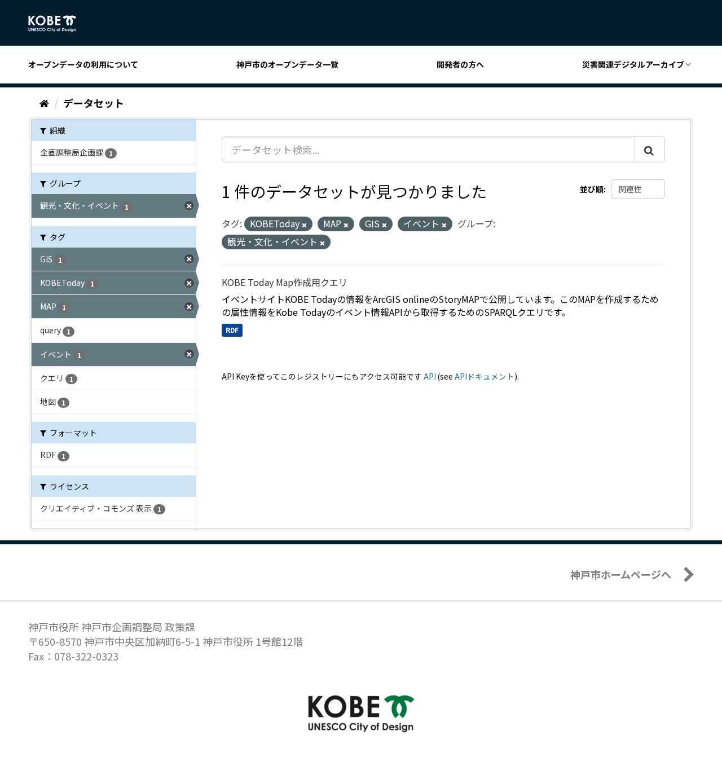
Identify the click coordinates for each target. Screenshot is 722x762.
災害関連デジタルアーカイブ (633, 64)
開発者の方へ (460, 64)
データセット (93, 102)
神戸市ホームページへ (620, 574)
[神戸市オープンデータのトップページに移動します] (58, 23)
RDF (232, 329)
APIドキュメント (484, 376)
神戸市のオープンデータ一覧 (287, 64)
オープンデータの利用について (83, 64)
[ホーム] (44, 102)
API (430, 376)
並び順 (592, 189)
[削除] (304, 224)
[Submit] (650, 149)
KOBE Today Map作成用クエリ (284, 282)
